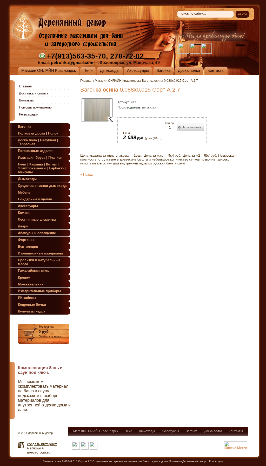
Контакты (26, 100)
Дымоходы (147, 431)
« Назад (86, 174)
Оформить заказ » (51, 336)
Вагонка (191, 431)
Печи (128, 431)
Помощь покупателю (35, 107)
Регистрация (28, 114)
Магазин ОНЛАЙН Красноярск (117, 80)
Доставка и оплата (33, 93)
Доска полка (213, 431)
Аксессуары (170, 431)
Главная (25, 86)
